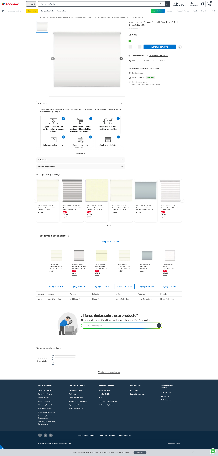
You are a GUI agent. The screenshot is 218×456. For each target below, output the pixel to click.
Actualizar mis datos (76, 408)
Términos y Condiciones (46, 405)
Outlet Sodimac (166, 400)
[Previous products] (35, 200)
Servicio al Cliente (44, 390)
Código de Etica (104, 394)
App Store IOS (135, 390)
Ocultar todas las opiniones (109, 372)
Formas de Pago (43, 398)
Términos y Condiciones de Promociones (47, 417)
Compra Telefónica (47, 11)
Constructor (32, 11)
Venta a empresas (44, 401)
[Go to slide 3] (110, 225)
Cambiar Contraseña (76, 398)
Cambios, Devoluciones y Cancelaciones (47, 423)
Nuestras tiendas (105, 390)
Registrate (72, 394)
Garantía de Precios (45, 394)
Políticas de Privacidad (107, 435)
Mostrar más (80, 153)
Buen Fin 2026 (166, 393)
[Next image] (121, 58)
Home (42, 17)
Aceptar (140, 452)
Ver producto (47, 219)
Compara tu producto (110, 241)
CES (100, 398)
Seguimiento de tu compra (78, 405)
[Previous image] (53, 58)
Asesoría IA (156, 11)
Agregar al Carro (159, 46)
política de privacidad (114, 452)
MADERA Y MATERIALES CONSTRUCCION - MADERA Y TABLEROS (71, 17)
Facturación (61, 11)
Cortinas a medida (136, 17)
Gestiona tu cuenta (75, 390)
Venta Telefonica (125, 435)
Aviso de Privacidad (45, 408)
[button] (104, 4)
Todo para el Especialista (108, 401)
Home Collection (135, 22)
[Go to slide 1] (107, 225)
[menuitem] (169, 11)
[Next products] (182, 200)
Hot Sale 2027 (165, 396)
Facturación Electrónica (46, 412)
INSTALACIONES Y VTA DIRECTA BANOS (113, 17)
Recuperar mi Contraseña (78, 401)
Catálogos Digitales (106, 405)
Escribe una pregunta (94, 325)
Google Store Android (137, 394)
